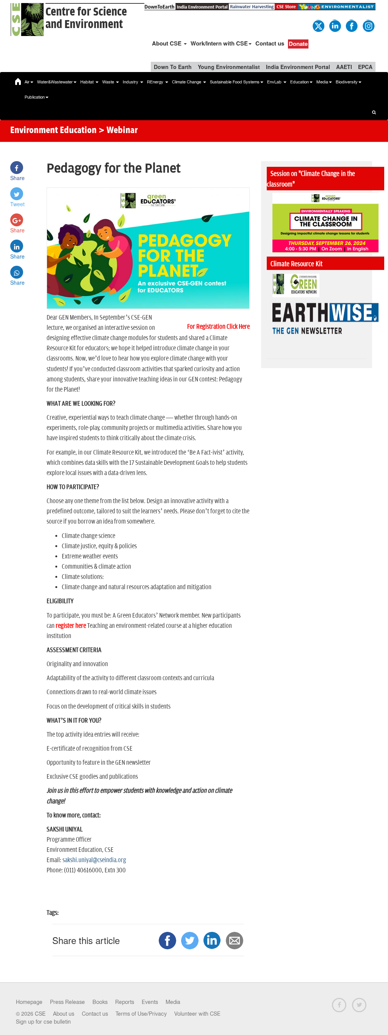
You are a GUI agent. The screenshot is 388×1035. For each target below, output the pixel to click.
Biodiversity (347, 82)
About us (63, 1014)
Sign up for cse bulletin (43, 1022)
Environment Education (53, 130)
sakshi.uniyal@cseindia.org (94, 860)
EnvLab (275, 82)
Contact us (269, 43)
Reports (124, 1002)
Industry (131, 82)
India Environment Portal (298, 67)
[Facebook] (351, 25)
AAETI (344, 67)
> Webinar (118, 130)
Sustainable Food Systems (235, 82)
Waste (108, 82)
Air (27, 82)
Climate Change (187, 82)
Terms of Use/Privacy (141, 1014)
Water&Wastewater (55, 82)
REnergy (155, 82)
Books (100, 1002)
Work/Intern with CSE (219, 43)
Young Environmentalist (229, 67)
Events (150, 1002)
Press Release (67, 1002)
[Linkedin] (334, 25)
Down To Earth (173, 67)
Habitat (87, 82)
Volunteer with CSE (197, 1014)
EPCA (365, 67)
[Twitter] (318, 25)
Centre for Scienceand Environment (86, 18)
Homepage (29, 1002)
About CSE (167, 43)
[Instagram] (368, 25)
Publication (35, 97)
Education (299, 82)
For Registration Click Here (218, 327)
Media (322, 82)
